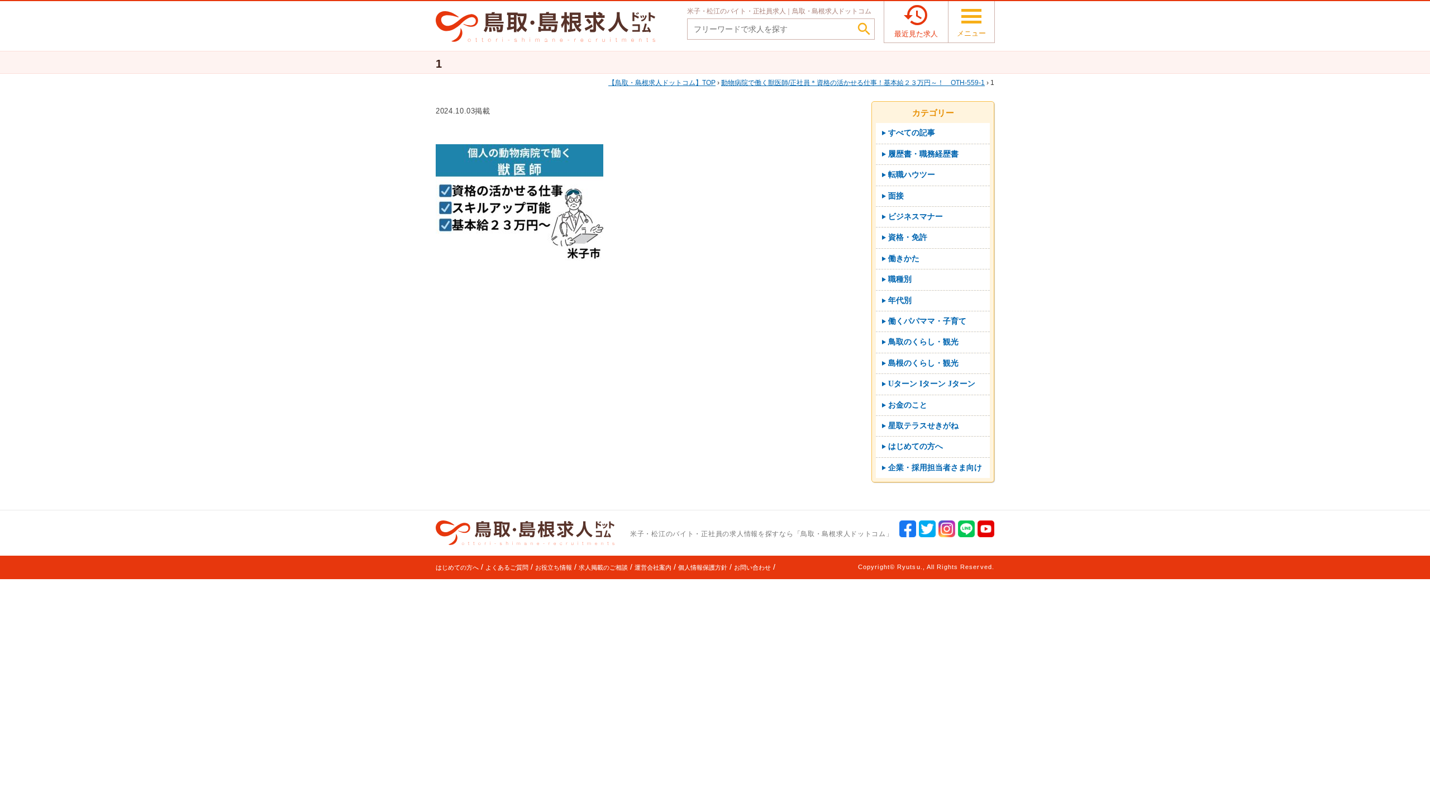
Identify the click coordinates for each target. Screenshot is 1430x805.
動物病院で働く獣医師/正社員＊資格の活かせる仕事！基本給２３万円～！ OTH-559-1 (853, 83)
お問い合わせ (752, 567)
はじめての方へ (457, 567)
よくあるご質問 (506, 567)
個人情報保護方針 (702, 567)
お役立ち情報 (553, 567)
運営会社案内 (653, 567)
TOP (665, 83)
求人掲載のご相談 (603, 567)
